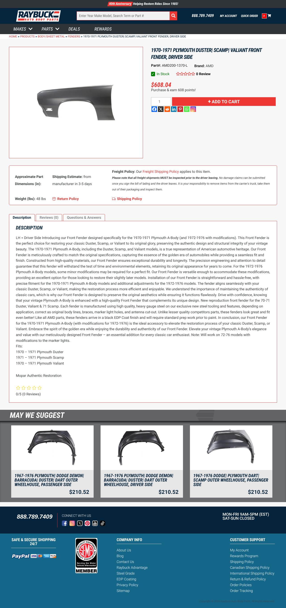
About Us (124, 550)
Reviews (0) (49, 217)
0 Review (203, 74)
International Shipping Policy (252, 573)
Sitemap (123, 591)
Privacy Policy (127, 585)
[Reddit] (167, 109)
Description (22, 217)
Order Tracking (241, 591)
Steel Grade (126, 573)
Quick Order (249, 16)
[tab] (22, 217)
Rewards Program (244, 556)
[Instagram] (193, 109)
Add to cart (226, 101)
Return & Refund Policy (248, 579)
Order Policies (241, 585)
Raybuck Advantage (132, 567)
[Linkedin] (174, 109)
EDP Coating (126, 579)
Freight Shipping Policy (161, 171)
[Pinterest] (180, 109)
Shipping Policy (242, 562)
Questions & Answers (84, 217)
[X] (161, 109)
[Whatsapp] (186, 109)
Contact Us (125, 562)
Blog (120, 556)
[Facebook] (154, 109)
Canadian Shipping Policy (249, 567)
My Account (228, 16)
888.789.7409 (203, 16)
